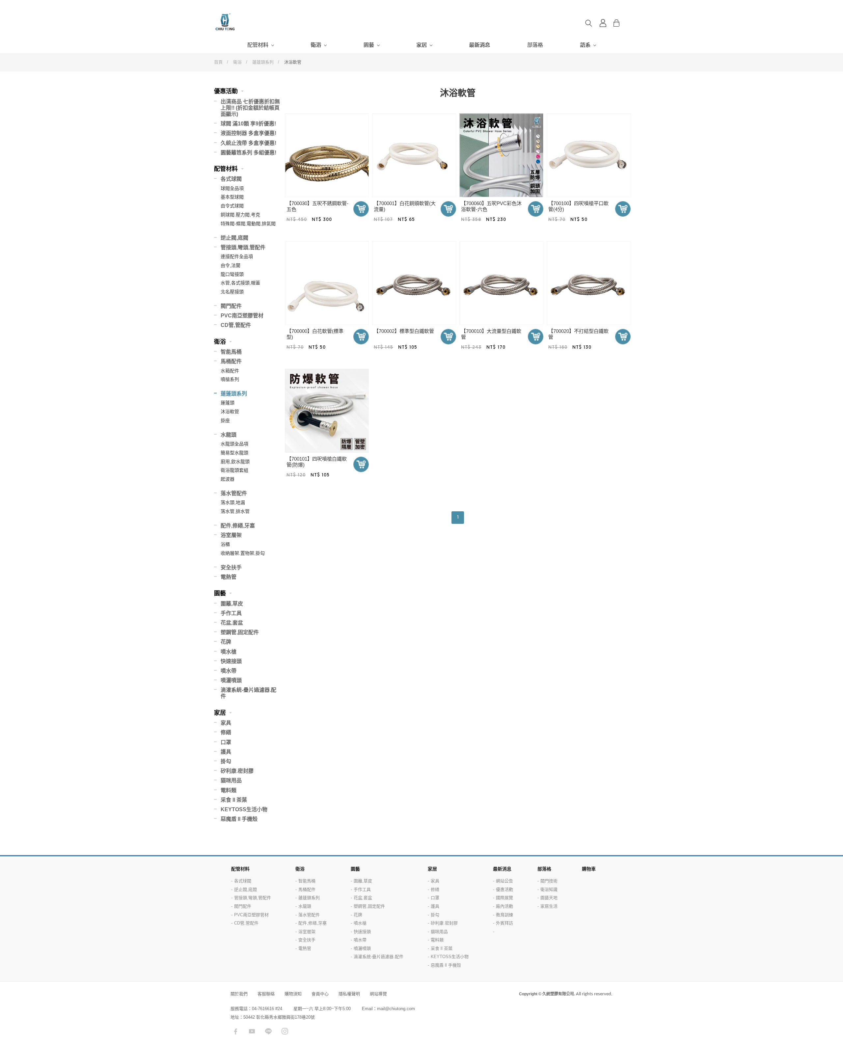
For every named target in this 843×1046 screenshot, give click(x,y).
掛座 (225, 420)
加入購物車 (361, 209)
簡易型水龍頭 (234, 452)
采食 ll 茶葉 (234, 800)
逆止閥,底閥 (234, 238)
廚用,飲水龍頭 (235, 461)
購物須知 (293, 993)
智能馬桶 (231, 352)
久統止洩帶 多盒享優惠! (248, 143)
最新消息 (479, 45)
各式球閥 (231, 179)
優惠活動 (226, 91)
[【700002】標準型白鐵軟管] (414, 283)
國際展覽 (504, 897)
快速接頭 (231, 661)
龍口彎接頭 (232, 274)
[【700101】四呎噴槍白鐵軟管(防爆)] (327, 411)
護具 (226, 752)
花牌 (226, 642)
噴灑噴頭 (231, 680)
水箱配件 (230, 370)
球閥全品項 (232, 188)
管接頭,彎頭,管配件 (243, 247)
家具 (226, 723)
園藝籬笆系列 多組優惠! (248, 152)
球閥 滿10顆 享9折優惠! (248, 123)
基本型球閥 (232, 197)
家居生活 (548, 906)
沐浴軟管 (230, 411)
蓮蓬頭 (227, 402)
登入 (603, 23)
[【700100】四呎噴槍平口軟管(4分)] (589, 155)
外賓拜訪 (504, 923)
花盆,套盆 (232, 623)
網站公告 (504, 880)
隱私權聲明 (349, 993)
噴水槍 (228, 652)
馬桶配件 (231, 361)
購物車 (621, 23)
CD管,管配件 (236, 325)
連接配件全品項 (237, 256)
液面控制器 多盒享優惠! (248, 133)
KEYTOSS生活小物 (244, 809)
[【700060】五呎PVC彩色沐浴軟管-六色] (501, 155)
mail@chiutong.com (396, 1008)
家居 (421, 45)
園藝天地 (548, 897)
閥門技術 (548, 880)
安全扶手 (231, 567)
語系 (585, 45)
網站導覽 (378, 993)
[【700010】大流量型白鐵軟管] (501, 283)
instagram (285, 1031)
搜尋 (588, 23)
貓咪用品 (231, 780)
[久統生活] (240, 21)
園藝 (369, 45)
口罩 (226, 742)
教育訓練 (504, 914)
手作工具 (231, 613)
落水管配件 (234, 493)
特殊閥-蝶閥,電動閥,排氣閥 (248, 223)
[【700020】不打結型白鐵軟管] (589, 283)
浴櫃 (225, 544)
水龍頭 (228, 435)
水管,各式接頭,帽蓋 (240, 282)
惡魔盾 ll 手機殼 (239, 819)
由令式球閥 (232, 205)
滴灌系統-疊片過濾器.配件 (248, 693)
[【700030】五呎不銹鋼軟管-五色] (327, 155)
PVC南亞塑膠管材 (242, 315)
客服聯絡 (266, 993)
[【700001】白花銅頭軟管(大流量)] (414, 155)
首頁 (218, 62)
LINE (268, 1031)
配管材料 (257, 45)
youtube (252, 1031)
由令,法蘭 (230, 265)
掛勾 (226, 761)
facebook (235, 1031)
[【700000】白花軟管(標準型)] (327, 283)
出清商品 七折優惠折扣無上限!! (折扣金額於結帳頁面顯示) (250, 108)
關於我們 (239, 993)
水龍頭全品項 (234, 443)
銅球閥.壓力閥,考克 (240, 214)
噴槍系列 (230, 379)
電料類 (228, 790)
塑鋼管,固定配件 (240, 632)
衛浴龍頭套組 (234, 470)
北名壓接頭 (232, 291)
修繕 (226, 732)
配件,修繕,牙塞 (238, 525)
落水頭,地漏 (233, 502)
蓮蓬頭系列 (263, 62)
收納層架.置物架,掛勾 (243, 553)
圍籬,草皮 (232, 603)
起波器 (227, 479)
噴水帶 (228, 671)
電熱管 (228, 577)
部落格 (535, 45)
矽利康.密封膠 (237, 771)
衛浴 (316, 45)
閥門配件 (231, 306)
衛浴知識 (548, 889)
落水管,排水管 (235, 511)
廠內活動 (504, 906)
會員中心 (320, 993)
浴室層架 (231, 535)
